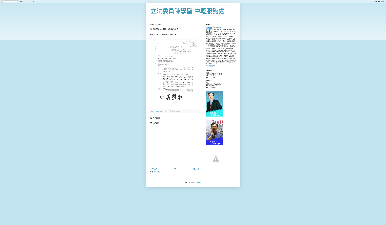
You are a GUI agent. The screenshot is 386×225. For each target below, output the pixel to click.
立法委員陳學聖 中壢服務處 (187, 11)
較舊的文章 (196, 169)
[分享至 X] (175, 111)
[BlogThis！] (173, 111)
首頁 (175, 169)
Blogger (199, 182)
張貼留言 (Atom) (158, 172)
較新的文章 (154, 169)
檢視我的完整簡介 (210, 66)
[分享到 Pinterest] (179, 111)
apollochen (219, 27)
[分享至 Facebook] (177, 111)
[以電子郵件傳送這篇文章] (171, 111)
